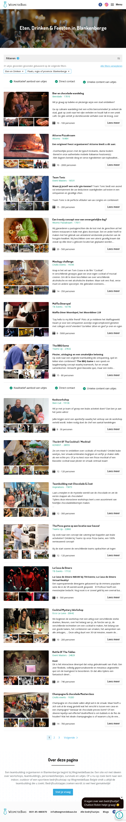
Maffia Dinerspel (61, 303)
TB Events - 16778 (61, 306)
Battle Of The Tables (63, 651)
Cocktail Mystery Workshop (67, 609)
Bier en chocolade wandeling (68, 93)
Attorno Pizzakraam (63, 135)
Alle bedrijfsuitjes (90, 811)
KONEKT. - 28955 (61, 445)
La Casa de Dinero (62, 567)
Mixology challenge (62, 261)
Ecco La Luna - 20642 (63, 613)
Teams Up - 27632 (61, 348)
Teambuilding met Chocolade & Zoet (72, 483)
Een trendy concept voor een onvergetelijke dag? (79, 219)
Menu (119, 4)
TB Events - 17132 (61, 571)
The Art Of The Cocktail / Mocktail (71, 441)
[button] (63, 58)
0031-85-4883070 (38, 811)
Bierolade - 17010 (61, 96)
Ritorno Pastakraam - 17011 (66, 222)
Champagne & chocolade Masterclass (73, 694)
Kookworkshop (60, 399)
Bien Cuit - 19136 (60, 402)
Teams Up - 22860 (61, 529)
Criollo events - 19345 (63, 264)
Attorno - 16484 (60, 138)
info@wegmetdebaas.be (64, 811)
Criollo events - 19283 (63, 697)
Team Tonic (58, 177)
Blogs (106, 811)
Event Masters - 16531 (63, 180)
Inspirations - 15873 (62, 487)
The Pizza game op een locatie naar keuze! (76, 525)
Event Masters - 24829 (63, 655)
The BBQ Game (60, 345)
